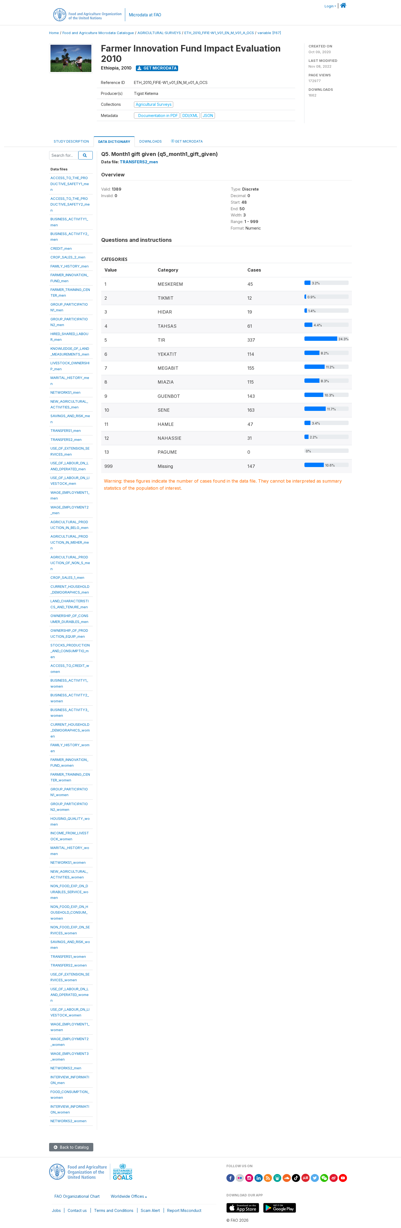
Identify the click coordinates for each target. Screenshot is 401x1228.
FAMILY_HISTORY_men (69, 266)
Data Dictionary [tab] (114, 142)
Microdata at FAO (145, 14)
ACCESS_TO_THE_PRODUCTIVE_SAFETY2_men (70, 204)
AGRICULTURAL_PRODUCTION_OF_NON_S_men (70, 563)
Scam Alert (150, 1210)
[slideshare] (277, 1177)
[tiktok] (296, 1177)
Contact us (77, 1210)
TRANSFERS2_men (66, 439)
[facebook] (230, 1177)
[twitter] (315, 1177)
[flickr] (240, 1177)
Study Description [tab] (71, 141)
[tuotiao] (305, 1177)
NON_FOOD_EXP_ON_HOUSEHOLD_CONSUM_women (69, 912)
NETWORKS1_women (68, 862)
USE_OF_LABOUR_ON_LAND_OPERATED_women (69, 995)
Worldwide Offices (127, 1196)
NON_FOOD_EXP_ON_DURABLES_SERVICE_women (69, 892)
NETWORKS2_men (65, 1068)
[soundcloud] (287, 1177)
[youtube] (343, 1177)
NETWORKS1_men (65, 392)
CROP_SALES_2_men (67, 257)
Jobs (56, 1210)
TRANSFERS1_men (65, 430)
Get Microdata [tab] (188, 141)
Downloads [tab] (150, 141)
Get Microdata (160, 68)
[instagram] (249, 1177)
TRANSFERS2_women (68, 965)
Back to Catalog (74, 1147)
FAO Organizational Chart (77, 1196)
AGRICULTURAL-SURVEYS (159, 33)
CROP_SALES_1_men (67, 577)
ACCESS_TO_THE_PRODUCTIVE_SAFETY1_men (69, 184)
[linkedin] (259, 1177)
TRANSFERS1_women (68, 956)
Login (329, 6)
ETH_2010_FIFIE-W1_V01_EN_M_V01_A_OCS (219, 33)
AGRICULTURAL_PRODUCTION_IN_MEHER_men (69, 542)
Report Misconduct (184, 1210)
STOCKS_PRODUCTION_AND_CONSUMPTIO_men (70, 651)
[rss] (268, 1177)
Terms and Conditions (113, 1210)
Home (54, 33)
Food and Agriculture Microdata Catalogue (98, 33)
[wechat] (324, 1177)
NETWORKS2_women (68, 1121)
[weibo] (334, 1177)
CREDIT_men (61, 248)
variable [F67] (269, 33)
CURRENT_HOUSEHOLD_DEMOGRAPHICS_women (70, 730)
